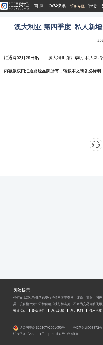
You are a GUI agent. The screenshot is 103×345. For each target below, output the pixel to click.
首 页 (39, 5)
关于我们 (76, 310)
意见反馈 (57, 310)
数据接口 (38, 310)
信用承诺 (95, 310)
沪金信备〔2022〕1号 (29, 334)
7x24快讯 (57, 5)
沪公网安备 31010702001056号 (41, 327)
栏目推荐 (19, 310)
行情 (92, 5)
